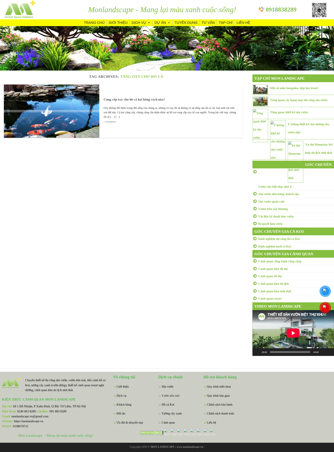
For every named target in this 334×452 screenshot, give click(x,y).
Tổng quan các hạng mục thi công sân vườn (298, 100)
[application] (293, 333)
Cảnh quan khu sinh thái (274, 291)
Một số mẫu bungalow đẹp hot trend (294, 88)
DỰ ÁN (160, 23)
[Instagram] (206, 432)
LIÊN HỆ (243, 23)
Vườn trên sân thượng (273, 209)
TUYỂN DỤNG (186, 23)
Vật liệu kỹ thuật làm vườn (276, 216)
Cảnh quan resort (270, 298)
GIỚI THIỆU (118, 23)
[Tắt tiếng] (323, 352)
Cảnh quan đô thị (269, 276)
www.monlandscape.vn (189, 446)
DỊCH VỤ (139, 23)
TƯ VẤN (208, 23)
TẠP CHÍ (226, 23)
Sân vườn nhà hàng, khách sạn (278, 194)
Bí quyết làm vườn (270, 223)
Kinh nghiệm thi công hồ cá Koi (279, 238)
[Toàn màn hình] (329, 352)
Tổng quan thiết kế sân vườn (289, 112)
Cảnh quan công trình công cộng (279, 261)
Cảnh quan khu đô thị (272, 268)
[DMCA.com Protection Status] (151, 432)
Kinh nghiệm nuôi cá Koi (274, 246)
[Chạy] (257, 352)
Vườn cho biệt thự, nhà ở (274, 186)
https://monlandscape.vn (28, 421)
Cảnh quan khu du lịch (273, 283)
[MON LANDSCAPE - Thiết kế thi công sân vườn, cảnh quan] (27, 9)
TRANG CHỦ (94, 23)
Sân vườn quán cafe (271, 201)
